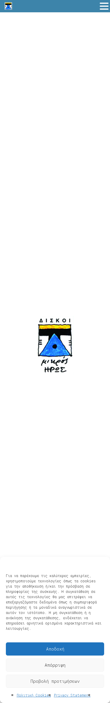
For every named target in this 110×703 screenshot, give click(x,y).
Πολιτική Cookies (34, 695)
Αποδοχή (55, 649)
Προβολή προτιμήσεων (55, 681)
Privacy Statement (72, 695)
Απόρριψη (55, 665)
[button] (104, 6)
